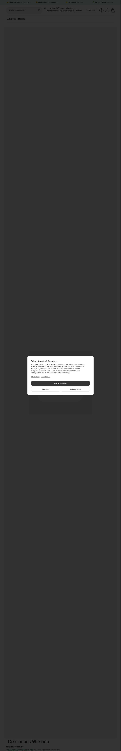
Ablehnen (45, 389)
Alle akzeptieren (60, 383)
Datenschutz (45, 376)
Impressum (35, 376)
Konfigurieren (75, 389)
